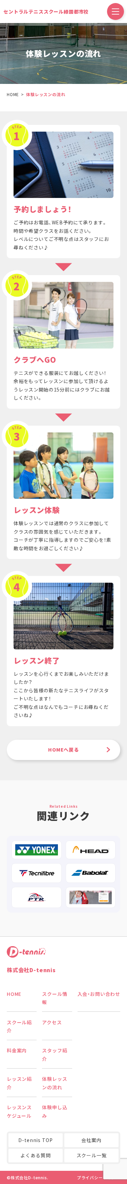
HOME (14, 993)
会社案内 (91, 1140)
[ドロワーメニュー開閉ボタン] (115, 11)
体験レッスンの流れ (54, 1083)
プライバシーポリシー (98, 1177)
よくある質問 (35, 1155)
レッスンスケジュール (19, 1111)
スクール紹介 (19, 1026)
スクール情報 (54, 998)
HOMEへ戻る (63, 749)
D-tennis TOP (35, 1140)
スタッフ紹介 (54, 1054)
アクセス (52, 1022)
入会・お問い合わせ (99, 993)
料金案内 (17, 1050)
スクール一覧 (92, 1155)
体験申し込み (54, 1111)
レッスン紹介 (19, 1083)
